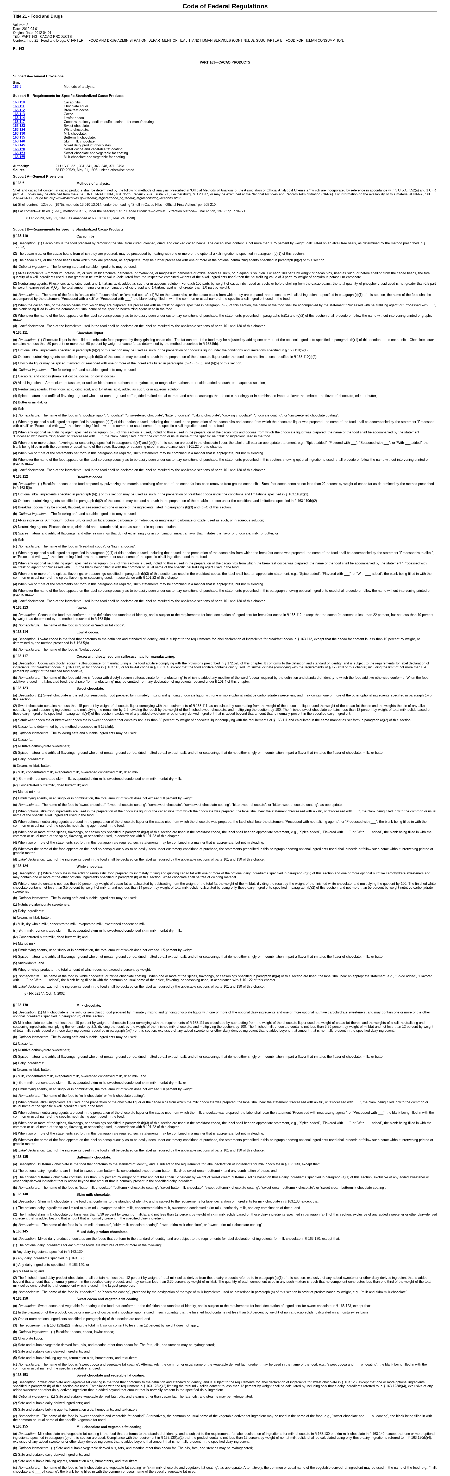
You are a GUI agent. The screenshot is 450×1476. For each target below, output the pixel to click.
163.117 (19, 122)
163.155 (19, 157)
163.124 (19, 130)
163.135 (19, 137)
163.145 (19, 145)
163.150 (19, 149)
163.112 (19, 110)
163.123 (19, 126)
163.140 (19, 141)
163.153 (19, 153)
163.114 (19, 118)
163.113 (19, 114)
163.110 (19, 102)
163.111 (18, 106)
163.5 (17, 87)
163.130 (19, 133)
